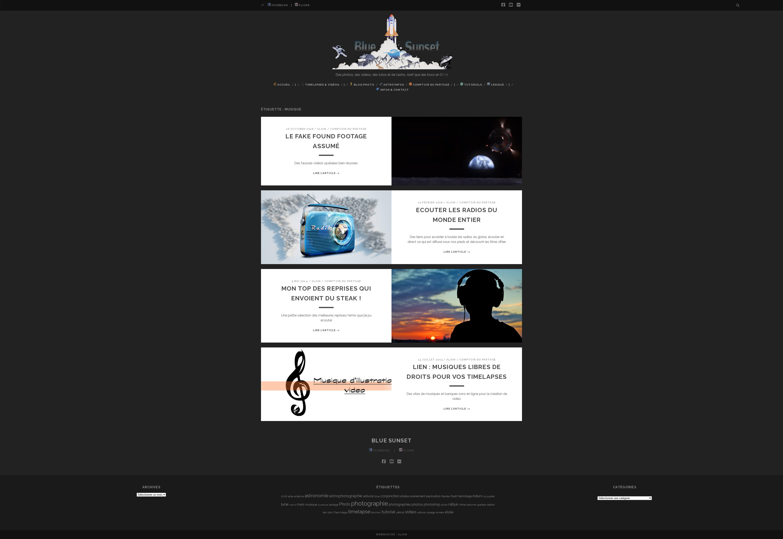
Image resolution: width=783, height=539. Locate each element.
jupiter (491, 496)
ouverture (323, 505)
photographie (369, 503)
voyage (430, 512)
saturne (471, 504)
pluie (444, 504)
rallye (453, 504)
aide (290, 496)
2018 (284, 496)
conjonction (389, 496)
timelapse (359, 512)
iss (484, 496)
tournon (376, 512)
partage (333, 504)
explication (433, 496)
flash (454, 496)
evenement (417, 496)
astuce (368, 496)
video (410, 511)
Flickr (304, 5)
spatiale (481, 504)
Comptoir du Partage (430, 84)
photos (417, 504)
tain (325, 512)
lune (285, 504)
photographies (400, 504)
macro (292, 505)
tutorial (388, 511)
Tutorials (472, 84)
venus (400, 512)
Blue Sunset (391, 441)
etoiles (404, 496)
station (491, 504)
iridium (477, 496)
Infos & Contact (394, 89)
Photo (344, 504)
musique (311, 504)
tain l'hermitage (337, 512)
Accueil (283, 84)
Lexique (497, 84)
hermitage (465, 496)
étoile (449, 512)
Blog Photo (363, 84)
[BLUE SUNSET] (392, 67)
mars (300, 504)
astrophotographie (345, 496)
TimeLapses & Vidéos (321, 84)
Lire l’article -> (326, 173)
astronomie (316, 495)
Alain (321, 128)
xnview (440, 512)
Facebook (279, 5)
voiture (421, 512)
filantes (445, 496)
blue (377, 496)
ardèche (299, 496)
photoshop (432, 504)
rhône (462, 504)
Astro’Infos (393, 84)
